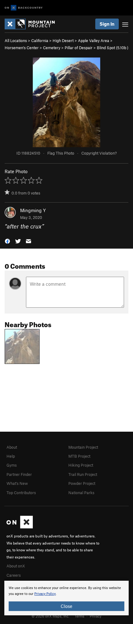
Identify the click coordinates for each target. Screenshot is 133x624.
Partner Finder (19, 474)
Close (66, 606)
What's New (17, 483)
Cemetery (51, 47)
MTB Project (79, 456)
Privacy (95, 616)
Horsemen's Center (22, 47)
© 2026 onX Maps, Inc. (50, 616)
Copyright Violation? (99, 153)
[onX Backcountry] (23, 8)
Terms (79, 616)
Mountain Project (83, 447)
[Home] (33, 24)
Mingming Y (33, 210)
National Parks (81, 492)
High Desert (63, 40)
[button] (7, 240)
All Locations (16, 40)
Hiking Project (80, 465)
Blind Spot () (112, 47)
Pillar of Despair (78, 47)
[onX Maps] (19, 526)
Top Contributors (21, 492)
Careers (13, 575)
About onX (15, 565)
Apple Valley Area (93, 40)
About (11, 447)
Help (10, 456)
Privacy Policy (45, 594)
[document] (66, 598)
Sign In (107, 24)
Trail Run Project (82, 474)
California (39, 40)
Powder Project (81, 483)
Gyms (11, 465)
